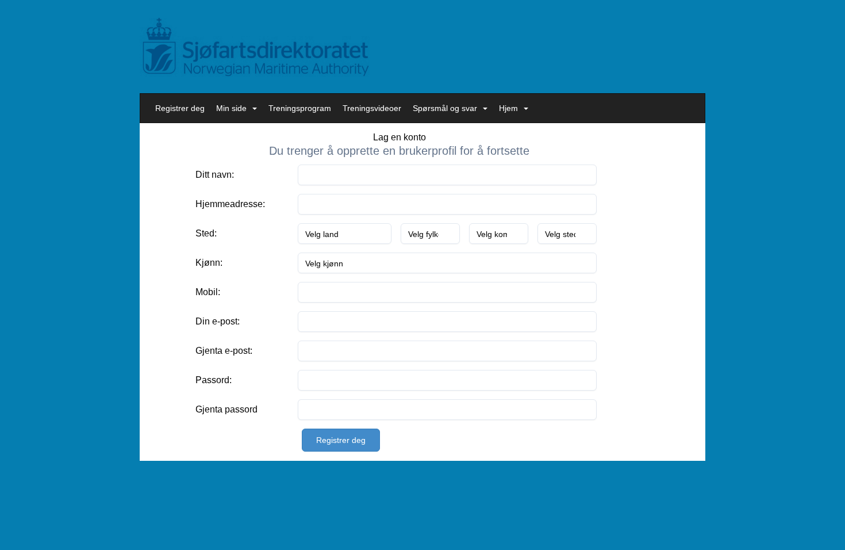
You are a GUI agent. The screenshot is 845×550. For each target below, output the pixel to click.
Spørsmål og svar (445, 108)
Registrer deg (180, 108)
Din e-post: (217, 321)
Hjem (508, 108)
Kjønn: (208, 263)
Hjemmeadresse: (230, 204)
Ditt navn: (214, 174)
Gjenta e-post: (223, 351)
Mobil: (207, 292)
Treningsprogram (299, 108)
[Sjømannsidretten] (255, 47)
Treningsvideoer (372, 108)
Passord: (213, 380)
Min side (231, 108)
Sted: (206, 233)
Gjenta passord (226, 409)
